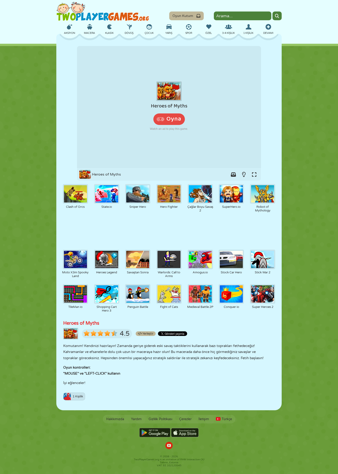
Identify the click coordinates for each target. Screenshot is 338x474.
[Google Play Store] (154, 432)
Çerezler (185, 419)
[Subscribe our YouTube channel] (169, 446)
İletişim (203, 419)
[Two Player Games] (102, 11)
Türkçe (227, 419)
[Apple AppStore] (185, 432)
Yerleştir (147, 333)
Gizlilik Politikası (160, 419)
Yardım (136, 419)
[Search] (277, 16)
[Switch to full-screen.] (254, 174)
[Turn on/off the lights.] (243, 174)
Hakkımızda (115, 419)
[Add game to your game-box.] (233, 174)
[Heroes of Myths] (169, 107)
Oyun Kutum (182, 16)
